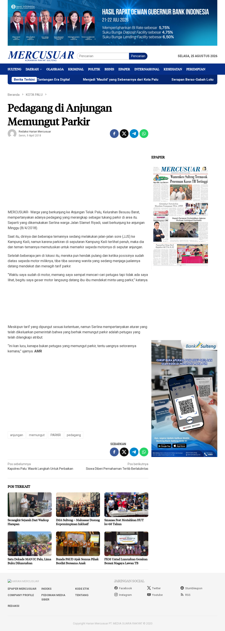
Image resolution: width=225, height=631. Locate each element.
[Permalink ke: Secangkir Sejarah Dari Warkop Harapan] (30, 504)
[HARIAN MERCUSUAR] (42, 56)
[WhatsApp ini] (144, 133)
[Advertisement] (78, 175)
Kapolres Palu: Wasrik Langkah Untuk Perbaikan (40, 466)
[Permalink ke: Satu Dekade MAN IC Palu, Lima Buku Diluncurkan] (30, 543)
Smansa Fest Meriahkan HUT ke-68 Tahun (124, 522)
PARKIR (56, 435)
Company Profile (21, 595)
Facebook (125, 588)
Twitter (156, 588)
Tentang (82, 595)
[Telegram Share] (134, 133)
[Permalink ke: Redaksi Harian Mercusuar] (12, 133)
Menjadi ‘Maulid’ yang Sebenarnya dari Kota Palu (104, 80)
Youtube (157, 595)
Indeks (46, 588)
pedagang (74, 435)
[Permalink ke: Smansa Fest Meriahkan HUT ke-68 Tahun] (126, 504)
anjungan (16, 435)
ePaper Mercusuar (22, 588)
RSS (188, 595)
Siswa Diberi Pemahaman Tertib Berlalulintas (117, 466)
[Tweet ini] (124, 133)
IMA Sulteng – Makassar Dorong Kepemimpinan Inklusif (78, 522)
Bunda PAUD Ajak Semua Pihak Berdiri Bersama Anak (77, 561)
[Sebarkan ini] (114, 133)
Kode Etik (82, 588)
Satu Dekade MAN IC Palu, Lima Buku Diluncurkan (29, 561)
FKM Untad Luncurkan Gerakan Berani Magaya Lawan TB (125, 561)
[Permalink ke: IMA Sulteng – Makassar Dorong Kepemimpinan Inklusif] (78, 504)
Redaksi (13, 605)
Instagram (125, 595)
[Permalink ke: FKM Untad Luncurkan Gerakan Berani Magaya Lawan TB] (126, 543)
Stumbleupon (193, 588)
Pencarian (138, 56)
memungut (37, 435)
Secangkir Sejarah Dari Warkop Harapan (28, 522)
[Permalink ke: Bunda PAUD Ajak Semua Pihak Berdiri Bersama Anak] (78, 543)
